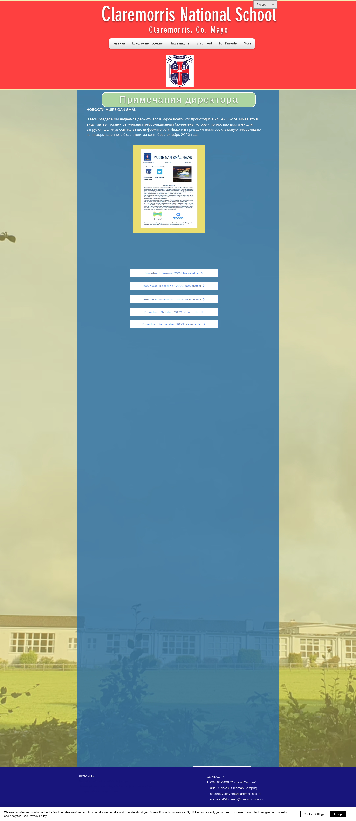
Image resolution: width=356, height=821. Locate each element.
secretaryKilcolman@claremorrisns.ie (236, 799)
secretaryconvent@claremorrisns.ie (235, 793)
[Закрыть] (351, 814)
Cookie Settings (314, 814)
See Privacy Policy (35, 816)
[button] (147, 43)
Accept (338, 814)
